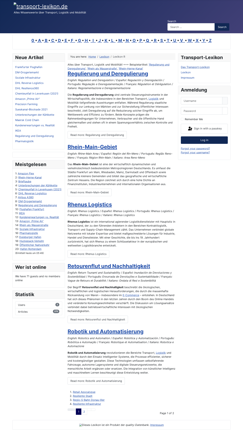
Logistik (154, 98)
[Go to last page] (93, 409)
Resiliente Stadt (82, 396)
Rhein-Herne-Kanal (30, 177)
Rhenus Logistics (90, 204)
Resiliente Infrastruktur (87, 404)
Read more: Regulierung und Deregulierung (97, 135)
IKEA (22, 213)
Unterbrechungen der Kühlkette (37, 185)
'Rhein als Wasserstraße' (102, 68)
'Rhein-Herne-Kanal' (131, 68)
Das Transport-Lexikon (195, 67)
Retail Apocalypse (84, 392)
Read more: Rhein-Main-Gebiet (89, 192)
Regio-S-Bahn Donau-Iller (89, 400)
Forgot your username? (195, 152)
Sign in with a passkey (207, 128)
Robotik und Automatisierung (105, 331)
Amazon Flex (26, 173)
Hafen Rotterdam (30, 249)
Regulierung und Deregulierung (37, 205)
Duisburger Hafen (30, 237)
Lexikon (186, 72)
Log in (204, 140)
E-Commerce (131, 295)
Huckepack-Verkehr (32, 241)
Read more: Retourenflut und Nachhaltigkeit (97, 319)
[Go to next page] (89, 409)
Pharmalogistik (29, 233)
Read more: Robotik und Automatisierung (96, 381)
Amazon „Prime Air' (32, 221)
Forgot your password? (195, 148)
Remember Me (194, 119)
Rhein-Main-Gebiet (92, 147)
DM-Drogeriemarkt (30, 201)
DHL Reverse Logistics (32, 193)
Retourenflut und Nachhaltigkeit (109, 266)
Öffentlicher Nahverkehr (34, 245)
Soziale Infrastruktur (32, 229)
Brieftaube (24, 181)
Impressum (187, 77)
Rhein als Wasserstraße (34, 225)
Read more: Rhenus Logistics (88, 254)
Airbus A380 (26, 197)
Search (171, 21)
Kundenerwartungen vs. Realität (39, 217)
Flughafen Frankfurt (32, 209)
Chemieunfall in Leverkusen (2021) (39, 189)
